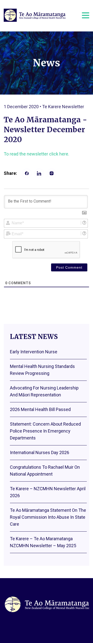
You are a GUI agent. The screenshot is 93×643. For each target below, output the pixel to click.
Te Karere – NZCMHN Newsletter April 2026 (48, 492)
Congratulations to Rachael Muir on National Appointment (45, 470)
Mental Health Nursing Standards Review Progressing (42, 370)
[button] (86, 15)
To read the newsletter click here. (36, 153)
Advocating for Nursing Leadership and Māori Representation (44, 391)
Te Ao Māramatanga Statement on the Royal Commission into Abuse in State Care (48, 517)
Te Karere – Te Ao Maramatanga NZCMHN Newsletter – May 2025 (43, 542)
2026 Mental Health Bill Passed (40, 409)
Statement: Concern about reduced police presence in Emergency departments (45, 430)
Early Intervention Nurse (33, 351)
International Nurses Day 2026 (39, 452)
